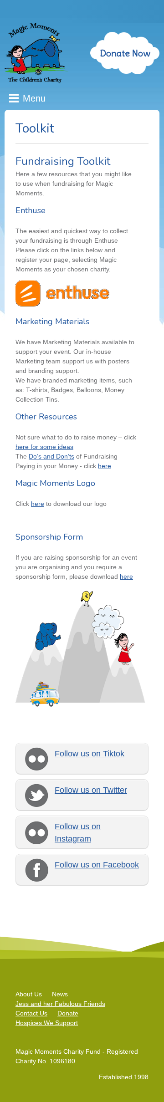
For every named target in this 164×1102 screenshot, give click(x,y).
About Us (28, 994)
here (104, 465)
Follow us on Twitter (91, 790)
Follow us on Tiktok (89, 753)
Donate (67, 1013)
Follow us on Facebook (97, 864)
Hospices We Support (46, 1022)
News (60, 994)
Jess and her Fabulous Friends (60, 1003)
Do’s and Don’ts (51, 456)
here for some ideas (44, 446)
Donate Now (125, 53)
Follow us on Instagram (78, 832)
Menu (34, 98)
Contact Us (31, 1013)
